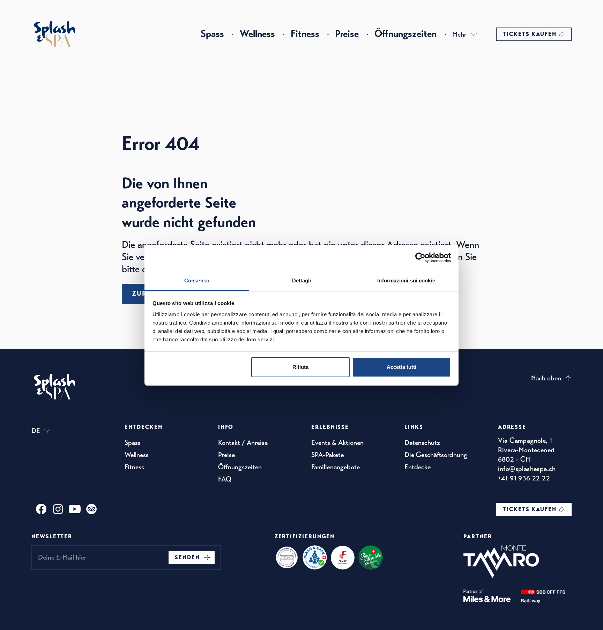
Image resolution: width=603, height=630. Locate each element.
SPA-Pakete (327, 454)
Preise (347, 34)
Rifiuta (300, 367)
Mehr (459, 34)
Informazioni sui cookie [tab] (406, 280)
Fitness (305, 34)
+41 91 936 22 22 (524, 478)
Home (54, 34)
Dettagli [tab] (301, 280)
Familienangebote (335, 467)
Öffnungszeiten (405, 34)
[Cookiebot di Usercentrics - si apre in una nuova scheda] (420, 257)
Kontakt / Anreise (243, 442)
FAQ (224, 479)
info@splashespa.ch (527, 468)
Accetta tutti (401, 367)
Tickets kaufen (530, 34)
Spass (212, 34)
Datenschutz (422, 442)
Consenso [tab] (196, 280)
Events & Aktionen (337, 442)
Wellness (257, 34)
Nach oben (546, 378)
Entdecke (417, 467)
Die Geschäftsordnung (435, 454)
